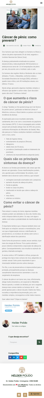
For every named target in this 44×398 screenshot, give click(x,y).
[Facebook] (19, 395)
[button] (41, 3)
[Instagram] (25, 395)
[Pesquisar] (39, 342)
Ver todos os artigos (19, 326)
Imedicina (38, 45)
